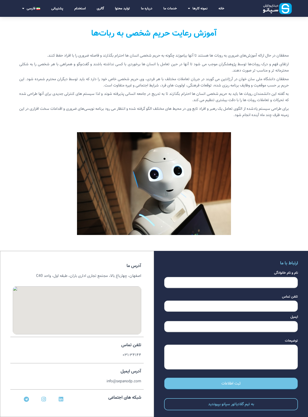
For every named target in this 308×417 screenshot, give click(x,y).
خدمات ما (170, 8)
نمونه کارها (199, 8)
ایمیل (294, 316)
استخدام (80, 8)
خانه (221, 8)
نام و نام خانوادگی (286, 272)
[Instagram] (43, 399)
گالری (100, 8)
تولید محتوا (122, 8)
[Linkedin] (60, 399)
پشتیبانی (57, 8)
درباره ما (146, 8)
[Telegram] (26, 399)
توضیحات (291, 340)
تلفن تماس (290, 296)
